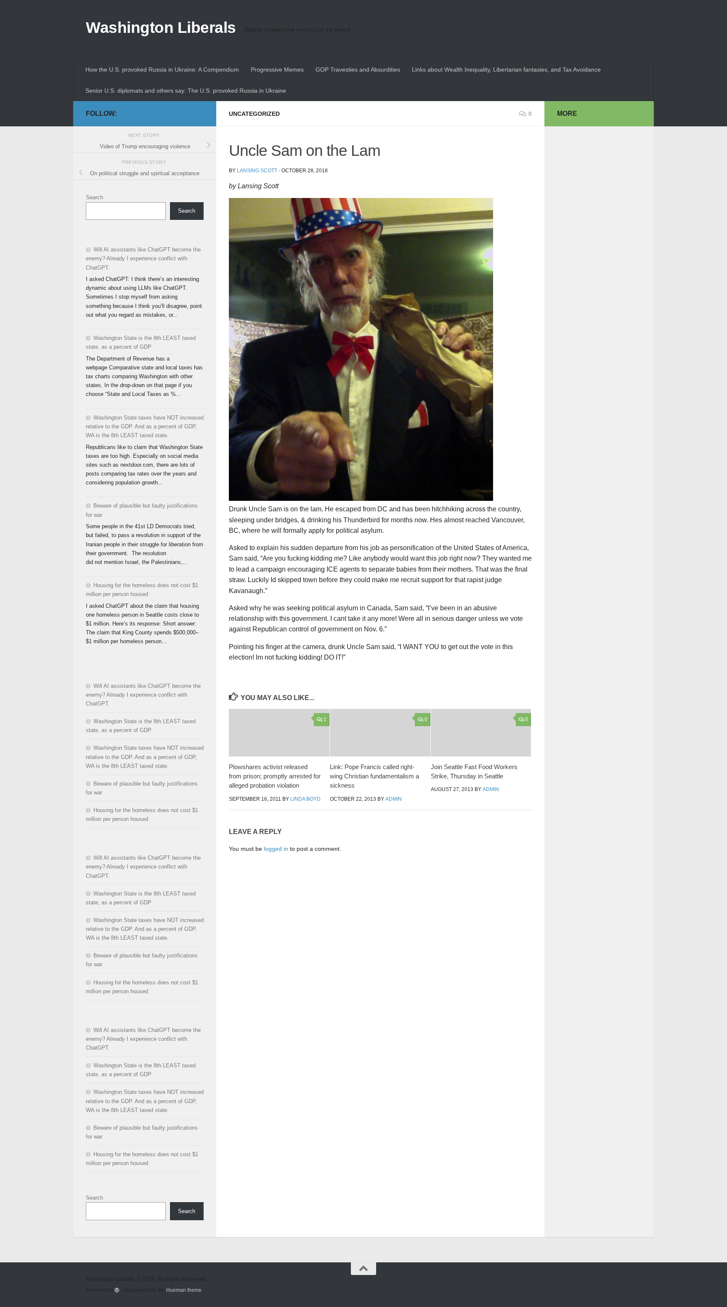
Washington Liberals (161, 27)
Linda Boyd (305, 799)
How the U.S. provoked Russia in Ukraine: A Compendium (162, 69)
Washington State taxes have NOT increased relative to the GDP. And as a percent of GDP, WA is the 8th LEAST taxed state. (145, 426)
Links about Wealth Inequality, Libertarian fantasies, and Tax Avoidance (506, 69)
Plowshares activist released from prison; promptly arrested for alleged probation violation (275, 776)
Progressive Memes (277, 69)
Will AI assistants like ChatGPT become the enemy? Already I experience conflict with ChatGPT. (143, 258)
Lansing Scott (257, 171)
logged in (276, 848)
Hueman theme (184, 1290)
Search (94, 197)
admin (393, 799)
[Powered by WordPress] (116, 1290)
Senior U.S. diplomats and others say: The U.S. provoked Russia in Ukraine (185, 90)
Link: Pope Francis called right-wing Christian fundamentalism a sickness (374, 776)
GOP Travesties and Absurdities (358, 69)
